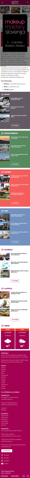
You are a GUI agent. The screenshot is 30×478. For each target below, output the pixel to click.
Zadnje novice (4, 476)
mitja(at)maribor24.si (13, 404)
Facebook (6, 455)
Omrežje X (6, 458)
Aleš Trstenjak (4, 423)
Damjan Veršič (4, 415)
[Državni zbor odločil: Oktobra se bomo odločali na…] (5, 256)
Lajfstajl (3, 380)
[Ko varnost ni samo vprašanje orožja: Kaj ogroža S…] (5, 148)
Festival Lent (4, 384)
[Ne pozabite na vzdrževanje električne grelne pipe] (5, 217)
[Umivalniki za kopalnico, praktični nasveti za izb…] (5, 235)
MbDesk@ (3, 410)
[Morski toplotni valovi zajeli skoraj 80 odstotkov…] (5, 140)
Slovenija (3, 369)
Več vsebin (15, 125)
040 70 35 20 (17, 436)
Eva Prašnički (4, 421)
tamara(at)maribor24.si (7, 436)
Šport (2, 373)
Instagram (6, 460)
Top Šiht (3, 386)
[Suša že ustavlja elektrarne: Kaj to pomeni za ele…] (5, 157)
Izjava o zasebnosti (6, 473)
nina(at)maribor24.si (6, 446)
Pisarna (11, 89)
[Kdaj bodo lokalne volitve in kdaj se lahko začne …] (5, 274)
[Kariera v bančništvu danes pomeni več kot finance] (5, 187)
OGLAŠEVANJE (7, 450)
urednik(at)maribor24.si (7, 399)
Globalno (3, 377)
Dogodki (3, 388)
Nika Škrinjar (4, 419)
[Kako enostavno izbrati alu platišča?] (5, 110)
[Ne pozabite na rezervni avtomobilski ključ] (5, 101)
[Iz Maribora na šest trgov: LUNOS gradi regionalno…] (5, 179)
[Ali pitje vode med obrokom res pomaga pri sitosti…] (5, 295)
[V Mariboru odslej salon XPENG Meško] (5, 118)
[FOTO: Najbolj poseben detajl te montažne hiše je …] (5, 226)
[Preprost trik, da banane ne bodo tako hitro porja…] (5, 304)
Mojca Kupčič (4, 417)
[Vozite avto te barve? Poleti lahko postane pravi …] (5, 312)
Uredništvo (4, 408)
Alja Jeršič (3, 425)
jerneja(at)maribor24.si (6, 441)
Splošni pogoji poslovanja (7, 471)
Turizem (3, 382)
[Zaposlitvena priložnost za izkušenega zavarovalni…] (5, 196)
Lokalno (3, 367)
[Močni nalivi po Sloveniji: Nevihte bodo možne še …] (5, 265)
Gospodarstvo (4, 375)
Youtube (6, 463)
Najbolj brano (15, 476)
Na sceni (3, 379)
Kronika (3, 371)
